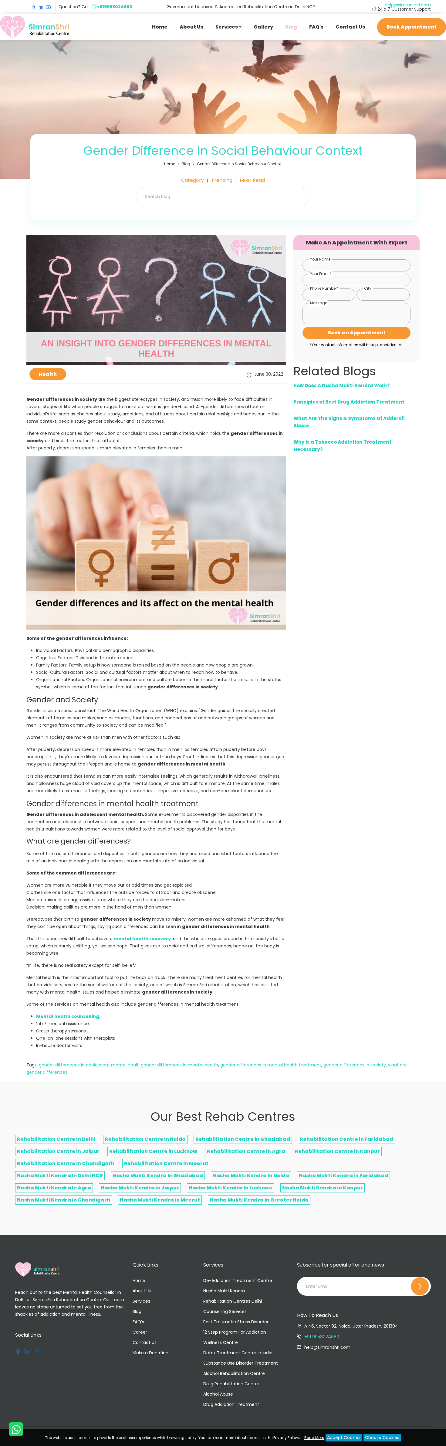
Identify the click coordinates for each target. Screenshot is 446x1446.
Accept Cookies (343, 1437)
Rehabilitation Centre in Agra (246, 1151)
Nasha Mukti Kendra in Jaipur (140, 1187)
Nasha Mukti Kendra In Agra (54, 1187)
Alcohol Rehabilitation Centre (234, 1373)
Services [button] (226, 26)
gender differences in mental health (179, 1065)
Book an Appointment (357, 332)
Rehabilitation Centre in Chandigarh (65, 1163)
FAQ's (316, 26)
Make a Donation (150, 1353)
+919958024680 (114, 7)
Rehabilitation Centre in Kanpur (337, 1151)
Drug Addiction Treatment (231, 1404)
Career (140, 1332)
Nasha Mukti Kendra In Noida (251, 1175)
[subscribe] (420, 1286)
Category (192, 180)
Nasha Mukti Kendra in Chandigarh (63, 1199)
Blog (291, 26)
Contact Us (350, 26)
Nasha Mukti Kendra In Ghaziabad (158, 1175)
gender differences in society (354, 1065)
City (367, 288)
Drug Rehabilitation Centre (231, 1384)
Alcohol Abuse (218, 1394)
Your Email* (320, 273)
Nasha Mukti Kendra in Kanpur (322, 1187)
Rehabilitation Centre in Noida (145, 1139)
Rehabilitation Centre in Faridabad (346, 1139)
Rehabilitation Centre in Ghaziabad (242, 1139)
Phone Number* (324, 288)
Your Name (320, 259)
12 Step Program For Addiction (234, 1332)
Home (159, 26)
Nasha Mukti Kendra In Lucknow (230, 1187)
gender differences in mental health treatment (270, 1065)
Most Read (252, 180)
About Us (191, 26)
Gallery (263, 26)
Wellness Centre (220, 1342)
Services (141, 1301)
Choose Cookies (382, 1437)
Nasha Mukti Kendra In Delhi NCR (60, 1175)
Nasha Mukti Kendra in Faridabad (343, 1175)
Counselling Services (225, 1311)
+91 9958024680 (321, 1337)
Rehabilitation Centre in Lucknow (153, 1151)
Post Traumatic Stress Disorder (236, 1322)
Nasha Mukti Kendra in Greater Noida (259, 1199)
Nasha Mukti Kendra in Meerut (160, 1199)
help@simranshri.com (408, 5)
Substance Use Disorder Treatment (240, 1363)
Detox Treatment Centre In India (237, 1353)
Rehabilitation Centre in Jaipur (58, 1151)
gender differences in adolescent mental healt (89, 1065)
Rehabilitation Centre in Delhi (56, 1139)
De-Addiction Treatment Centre (237, 1280)
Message (318, 302)
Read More (314, 1437)
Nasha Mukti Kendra (224, 1291)
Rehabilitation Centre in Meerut (166, 1163)
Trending (221, 180)
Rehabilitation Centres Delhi (232, 1301)
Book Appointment (412, 26)
